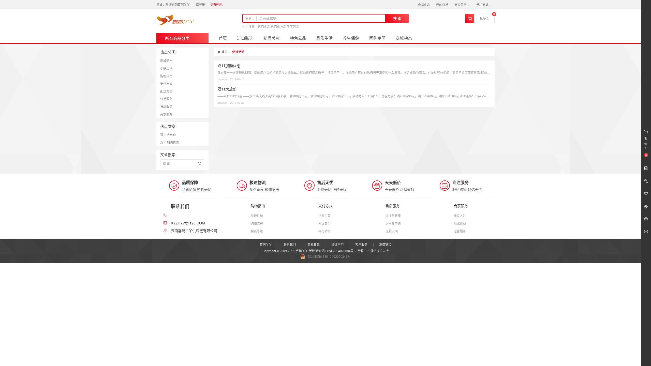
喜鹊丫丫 (266, 244)
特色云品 (298, 38)
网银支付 (324, 223)
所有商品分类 (176, 38)
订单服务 (166, 99)
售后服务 (166, 106)
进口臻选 (245, 38)
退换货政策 (393, 216)
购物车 (484, 19)
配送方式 (166, 91)
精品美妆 (271, 38)
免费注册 (257, 216)
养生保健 (351, 38)
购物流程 (257, 223)
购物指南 (166, 76)
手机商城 (482, 5)
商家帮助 (460, 223)
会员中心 (424, 5)
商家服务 (460, 5)
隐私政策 (313, 244)
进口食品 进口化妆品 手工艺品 (278, 26)
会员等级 (257, 231)
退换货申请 (393, 223)
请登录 (200, 4)
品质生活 (324, 38)
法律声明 (337, 244)
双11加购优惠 (169, 142)
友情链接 (385, 244)
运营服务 (460, 231)
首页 (223, 38)
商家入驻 (460, 216)
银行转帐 (324, 231)
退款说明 (392, 231)
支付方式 (166, 83)
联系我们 (290, 244)
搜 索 (397, 18)
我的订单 (442, 5)
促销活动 (166, 68)
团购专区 (377, 38)
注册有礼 (217, 4)
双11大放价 (168, 134)
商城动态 (404, 38)
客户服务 (361, 244)
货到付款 (324, 216)
